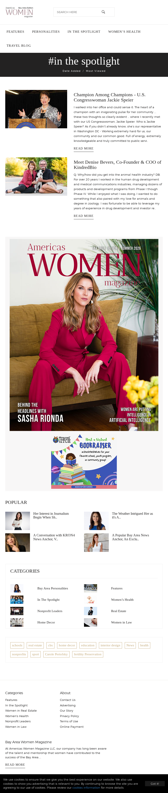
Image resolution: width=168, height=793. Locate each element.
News (130, 645)
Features (15, 31)
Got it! (155, 783)
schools (17, 645)
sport (35, 654)
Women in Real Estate (21, 710)
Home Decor (46, 622)
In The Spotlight (48, 599)
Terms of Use (69, 721)
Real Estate (118, 611)
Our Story (66, 710)
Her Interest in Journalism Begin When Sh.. (51, 515)
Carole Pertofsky (56, 654)
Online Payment (72, 726)
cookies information (86, 787)
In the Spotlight (84, 31)
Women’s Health (124, 31)
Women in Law (121, 622)
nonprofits (19, 654)
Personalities (46, 31)
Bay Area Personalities (52, 588)
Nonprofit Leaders (49, 611)
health (144, 645)
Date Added (72, 70)
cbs (50, 645)
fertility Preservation (88, 654)
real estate (35, 645)
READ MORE (84, 148)
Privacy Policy (69, 716)
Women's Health (17, 716)
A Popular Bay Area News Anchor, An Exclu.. (130, 537)
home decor (67, 645)
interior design (110, 645)
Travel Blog (19, 45)
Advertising (67, 705)
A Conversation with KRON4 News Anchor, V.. (54, 537)
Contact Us (67, 700)
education (87, 645)
